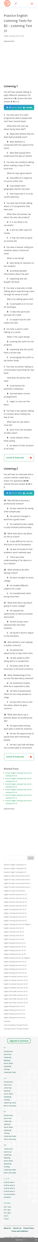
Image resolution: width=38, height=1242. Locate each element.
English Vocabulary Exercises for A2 (16, 980)
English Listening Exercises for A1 (15, 909)
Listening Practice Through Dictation (16, 1029)
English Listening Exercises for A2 (15, 913)
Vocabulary (8, 1051)
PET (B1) (7, 1210)
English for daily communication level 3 (17, 883)
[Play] (7, 107)
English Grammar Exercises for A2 (15, 898)
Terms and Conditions (19, 1231)
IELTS (6, 1216)
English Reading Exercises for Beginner (17, 958)
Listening (7, 1057)
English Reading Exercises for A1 (15, 943)
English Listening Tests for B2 (14, 36)
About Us (7, 1228)
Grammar (7, 1021)
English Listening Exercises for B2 (15, 921)
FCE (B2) (7, 1213)
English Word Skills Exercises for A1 (16, 991)
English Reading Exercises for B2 (15, 954)
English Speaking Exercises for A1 (15, 962)
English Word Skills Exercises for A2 (16, 995)
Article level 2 (9, 1185)
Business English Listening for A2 (15, 868)
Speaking (7, 1066)
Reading (7, 1060)
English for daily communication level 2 (17, 880)
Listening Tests (10, 1072)
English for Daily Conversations (14, 891)
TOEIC (6, 1219)
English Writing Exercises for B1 (14, 1014)
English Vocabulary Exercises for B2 (16, 988)
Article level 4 (9, 1191)
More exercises (10, 1106)
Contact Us (17, 1228)
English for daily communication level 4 (17, 887)
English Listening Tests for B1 (14, 935)
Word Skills (8, 1063)
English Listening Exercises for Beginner (17, 924)
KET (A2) (7, 1207)
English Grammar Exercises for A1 (15, 894)
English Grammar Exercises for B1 (15, 902)
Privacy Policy (28, 1228)
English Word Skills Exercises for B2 (16, 1003)
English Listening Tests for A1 (14, 928)
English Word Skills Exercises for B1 (16, 999)
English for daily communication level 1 (17, 876)
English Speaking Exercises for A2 (15, 965)
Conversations (9, 1194)
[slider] (28, 108)
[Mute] (24, 108)
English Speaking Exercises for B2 (15, 973)
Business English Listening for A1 (15, 865)
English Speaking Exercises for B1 (15, 969)
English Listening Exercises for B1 (15, 917)
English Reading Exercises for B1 (15, 950)
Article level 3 (9, 1188)
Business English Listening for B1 (15, 872)
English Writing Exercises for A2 (14, 1010)
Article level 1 (9, 1182)
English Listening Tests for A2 (14, 932)
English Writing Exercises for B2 (14, 1018)
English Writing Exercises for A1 (14, 1006)
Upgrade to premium (19, 1041)
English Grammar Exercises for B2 (15, 906)
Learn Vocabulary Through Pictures (16, 1025)
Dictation (7, 1197)
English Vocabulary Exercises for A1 (16, 976)
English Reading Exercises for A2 (15, 947)
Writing (7, 1069)
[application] (18, 107)
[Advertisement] (19, 62)
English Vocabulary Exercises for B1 (16, 984)
